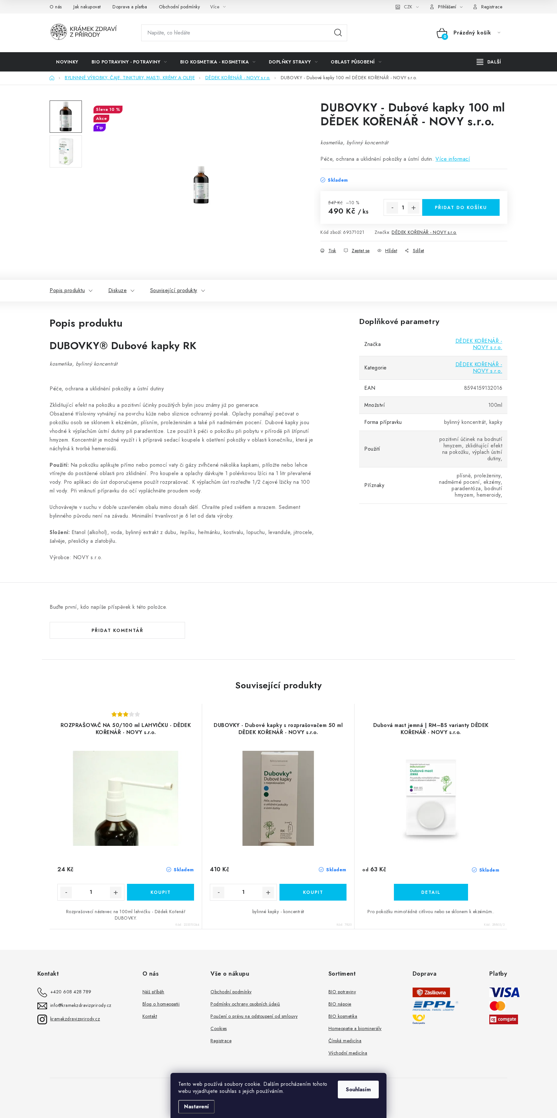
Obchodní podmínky (179, 7)
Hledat (338, 32)
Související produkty (173, 290)
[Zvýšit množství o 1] (413, 208)
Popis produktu (67, 290)
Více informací (452, 159)
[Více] (488, 62)
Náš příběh (153, 992)
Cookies (218, 1028)
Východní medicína (347, 1053)
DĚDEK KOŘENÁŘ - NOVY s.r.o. (424, 232)
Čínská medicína (345, 1040)
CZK (408, 7)
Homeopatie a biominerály (355, 1028)
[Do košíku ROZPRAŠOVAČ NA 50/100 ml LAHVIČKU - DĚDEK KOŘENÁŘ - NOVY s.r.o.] (160, 892)
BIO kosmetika (342, 1016)
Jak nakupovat (87, 7)
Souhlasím (358, 1089)
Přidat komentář (117, 630)
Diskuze (117, 290)
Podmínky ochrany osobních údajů (245, 1004)
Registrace (491, 7)
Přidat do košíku (461, 207)
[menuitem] (67, 62)
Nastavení (196, 1106)
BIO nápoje (339, 1004)
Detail (431, 892)
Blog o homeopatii (161, 1004)
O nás (56, 7)
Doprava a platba (129, 7)
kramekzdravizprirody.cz (75, 1019)
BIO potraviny (342, 992)
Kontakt (149, 1016)
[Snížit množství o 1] (392, 208)
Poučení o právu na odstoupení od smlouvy (254, 1016)
